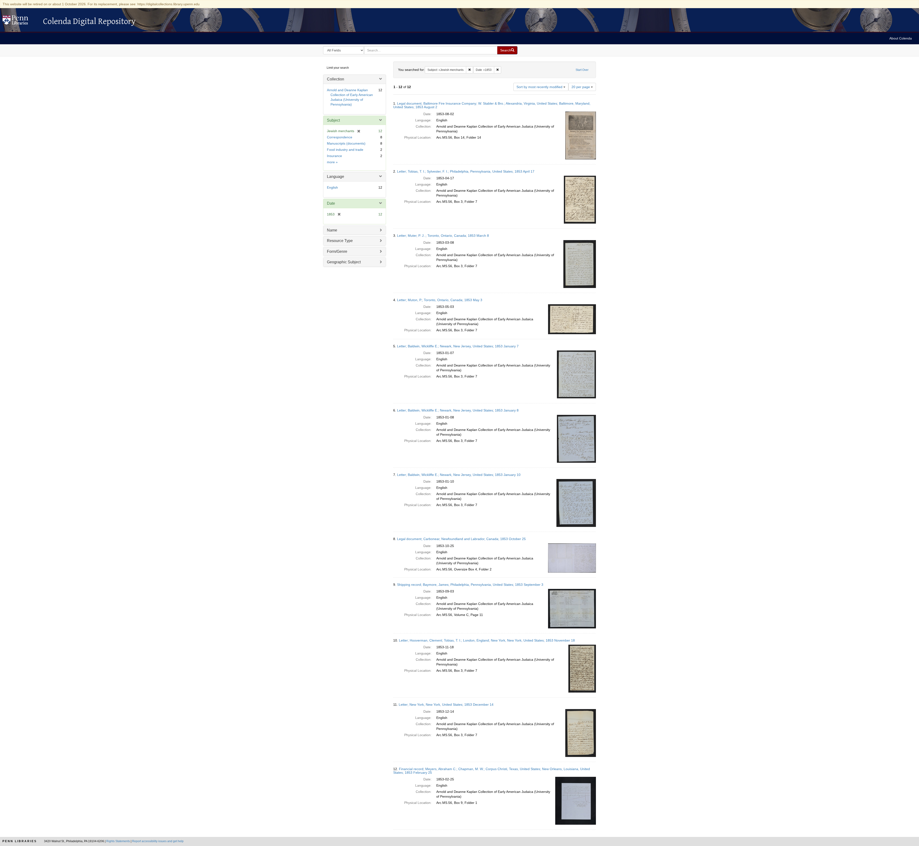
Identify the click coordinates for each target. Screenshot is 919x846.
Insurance (334, 156)
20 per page (581, 87)
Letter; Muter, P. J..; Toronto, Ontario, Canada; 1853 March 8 (443, 235)
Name (332, 230)
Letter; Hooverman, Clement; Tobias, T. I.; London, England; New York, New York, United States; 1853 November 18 (487, 640)
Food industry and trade (345, 150)
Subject (333, 120)
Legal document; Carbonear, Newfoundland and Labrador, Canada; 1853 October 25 (461, 539)
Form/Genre (337, 251)
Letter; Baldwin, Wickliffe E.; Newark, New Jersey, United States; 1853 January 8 (458, 410)
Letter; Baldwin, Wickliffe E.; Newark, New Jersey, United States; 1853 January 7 (458, 346)
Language (335, 177)
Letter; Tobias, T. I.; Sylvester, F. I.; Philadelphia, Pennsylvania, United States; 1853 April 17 (465, 171)
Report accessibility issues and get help (158, 841)
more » (332, 162)
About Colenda (900, 38)
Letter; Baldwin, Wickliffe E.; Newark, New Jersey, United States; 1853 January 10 (459, 475)
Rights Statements (118, 841)
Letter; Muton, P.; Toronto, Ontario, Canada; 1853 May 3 (439, 300)
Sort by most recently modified (539, 87)
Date (331, 203)
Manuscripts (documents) (346, 143)
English (332, 187)
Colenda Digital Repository (20, 21)
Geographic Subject (344, 262)
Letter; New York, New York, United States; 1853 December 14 (446, 704)
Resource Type (340, 241)
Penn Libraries (19, 841)
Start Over (582, 70)
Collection (335, 79)
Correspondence (339, 137)
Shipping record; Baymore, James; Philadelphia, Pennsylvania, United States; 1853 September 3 (470, 585)
